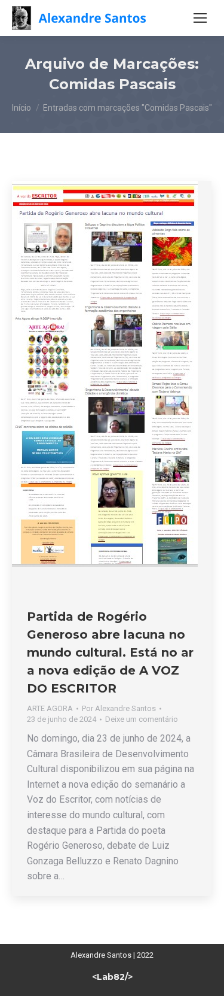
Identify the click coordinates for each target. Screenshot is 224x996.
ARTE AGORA (50, 708)
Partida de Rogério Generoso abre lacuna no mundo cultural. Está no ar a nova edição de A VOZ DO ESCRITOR (110, 652)
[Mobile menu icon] (200, 18)
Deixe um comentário (141, 719)
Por (119, 708)
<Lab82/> (112, 976)
